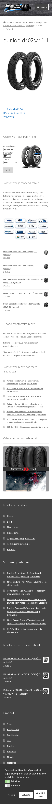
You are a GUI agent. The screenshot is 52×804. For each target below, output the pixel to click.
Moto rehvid (28, 22)
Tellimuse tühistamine (18, 543)
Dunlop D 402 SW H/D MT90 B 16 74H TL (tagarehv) (14, 113)
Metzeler (11, 762)
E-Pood (18, 22)
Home (10, 516)
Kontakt (11, 549)
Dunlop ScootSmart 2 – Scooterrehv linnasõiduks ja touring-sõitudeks (22, 382)
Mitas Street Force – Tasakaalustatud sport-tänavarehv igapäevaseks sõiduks (26, 421)
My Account (12, 527)
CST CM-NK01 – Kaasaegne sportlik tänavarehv (27, 427)
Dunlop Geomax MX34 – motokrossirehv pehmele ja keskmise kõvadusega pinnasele (26, 413)
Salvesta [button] (26, 795)
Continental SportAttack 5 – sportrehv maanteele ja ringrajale (23, 397)
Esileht (9, 22)
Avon (9, 723)
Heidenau (11, 751)
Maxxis (10, 757)
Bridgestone (13, 729)
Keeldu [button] (11, 795)
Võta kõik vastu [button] (40, 795)
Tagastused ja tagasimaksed (21, 538)
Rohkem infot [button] (23, 777)
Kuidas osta (12, 532)
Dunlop (10, 746)
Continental (13, 735)
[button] (7, 781)
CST (9, 740)
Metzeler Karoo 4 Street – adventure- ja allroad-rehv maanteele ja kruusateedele (24, 405)
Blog (9, 521)
